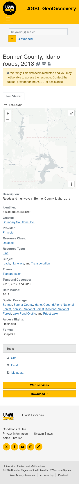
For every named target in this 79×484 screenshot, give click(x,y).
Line (5, 253)
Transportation (40, 263)
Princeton (9, 232)
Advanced (25, 39)
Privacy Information (15, 433)
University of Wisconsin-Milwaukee (24, 466)
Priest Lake (50, 313)
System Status (43, 433)
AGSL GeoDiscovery (9, 10)
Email (15, 365)
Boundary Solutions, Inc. (19, 222)
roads (6, 263)
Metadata (17, 372)
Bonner (7, 304)
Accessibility (47, 475)
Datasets (8, 243)
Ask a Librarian (12, 438)
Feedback (63, 475)
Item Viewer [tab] (13, 96)
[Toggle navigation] (8, 18)
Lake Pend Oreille (24, 313)
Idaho (38, 304)
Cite (13, 358)
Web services (39, 385)
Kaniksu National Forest (28, 309)
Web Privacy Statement (22, 475)
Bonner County (23, 304)
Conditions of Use (14, 429)
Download (38, 394)
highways (18, 263)
